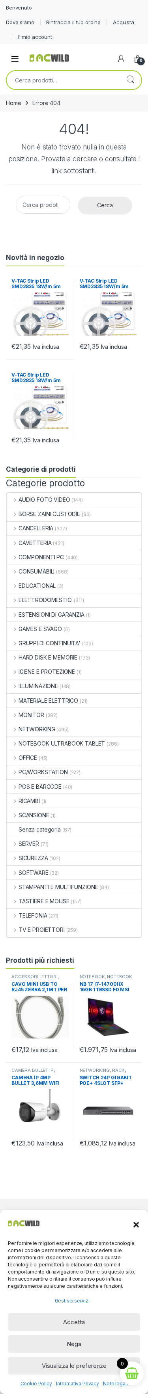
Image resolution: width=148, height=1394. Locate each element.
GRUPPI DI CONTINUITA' (50, 643)
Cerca (130, 80)
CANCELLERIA (36, 528)
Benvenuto (19, 7)
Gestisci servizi (72, 1301)
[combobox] (63, 80)
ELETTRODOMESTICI (46, 600)
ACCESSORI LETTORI (34, 976)
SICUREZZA (33, 858)
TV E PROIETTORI (42, 929)
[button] (136, 1224)
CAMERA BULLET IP (32, 1070)
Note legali (115, 1383)
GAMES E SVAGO (40, 628)
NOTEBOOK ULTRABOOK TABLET (62, 743)
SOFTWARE (34, 872)
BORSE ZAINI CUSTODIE (49, 514)
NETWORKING (37, 729)
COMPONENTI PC (41, 557)
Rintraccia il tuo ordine (73, 22)
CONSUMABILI (36, 571)
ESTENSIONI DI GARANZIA (51, 614)
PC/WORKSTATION (43, 772)
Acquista (123, 22)
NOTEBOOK (92, 976)
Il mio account (35, 37)
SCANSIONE (34, 815)
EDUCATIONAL (37, 585)
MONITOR (31, 714)
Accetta (74, 1322)
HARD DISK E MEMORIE (48, 657)
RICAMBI (29, 800)
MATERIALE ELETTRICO (48, 700)
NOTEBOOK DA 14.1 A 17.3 (106, 979)
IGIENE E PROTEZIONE (47, 671)
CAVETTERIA (35, 542)
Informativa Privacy (77, 1383)
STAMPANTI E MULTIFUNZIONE (58, 886)
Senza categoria (40, 829)
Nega (74, 1344)
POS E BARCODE (40, 786)
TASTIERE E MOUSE (44, 901)
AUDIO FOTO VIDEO (44, 499)
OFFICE (28, 757)
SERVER (29, 843)
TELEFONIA (33, 915)
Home (13, 102)
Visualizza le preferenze (74, 1365)
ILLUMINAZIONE (38, 686)
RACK (118, 1070)
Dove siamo (20, 22)
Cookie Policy (36, 1383)
